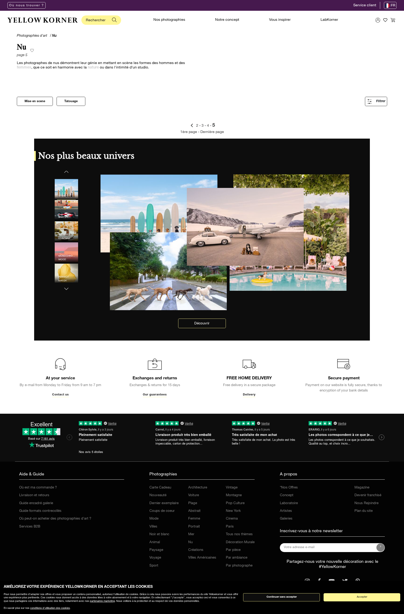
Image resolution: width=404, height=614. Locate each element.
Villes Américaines (202, 558)
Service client (364, 5)
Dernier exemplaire (164, 503)
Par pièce (233, 550)
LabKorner (329, 20)
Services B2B (29, 526)
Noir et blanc (159, 534)
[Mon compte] (378, 20)
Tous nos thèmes (239, 534)
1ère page (189, 132)
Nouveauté (157, 495)
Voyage (155, 558)
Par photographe (239, 565)
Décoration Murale (240, 542)
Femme (194, 519)
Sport (153, 565)
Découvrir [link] (201, 323)
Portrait (194, 526)
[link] (42, 20)
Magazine (361, 487)
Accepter (362, 597)
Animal (154, 542)
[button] (66, 286)
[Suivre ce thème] (32, 50)
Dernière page (212, 132)
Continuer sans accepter (282, 597)
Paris (230, 526)
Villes (153, 526)
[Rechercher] (114, 20)
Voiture (193, 495)
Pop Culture (235, 503)
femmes (24, 68)
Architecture (197, 487)
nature (93, 68)
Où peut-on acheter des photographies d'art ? (55, 519)
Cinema (232, 519)
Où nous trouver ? (26, 5)
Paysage (156, 550)
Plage (192, 503)
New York (233, 511)
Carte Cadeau (160, 487)
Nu (190, 542)
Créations (195, 550)
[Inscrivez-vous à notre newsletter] (380, 547)
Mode (154, 519)
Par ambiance (236, 558)
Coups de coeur (162, 511)
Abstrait (194, 511)
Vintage (232, 487)
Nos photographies (169, 20)
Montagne (234, 495)
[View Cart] (393, 20)
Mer (191, 534)
